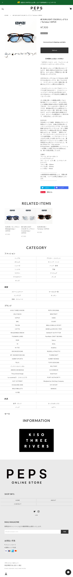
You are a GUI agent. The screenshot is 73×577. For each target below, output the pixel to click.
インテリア (17, 295)
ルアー (54, 407)
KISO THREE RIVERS (17, 310)
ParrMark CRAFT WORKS (53, 336)
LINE (36, 515)
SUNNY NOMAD (53, 358)
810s (53, 344)
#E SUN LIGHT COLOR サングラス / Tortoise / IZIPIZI (27, 15)
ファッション (10, 253)
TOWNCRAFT (53, 355)
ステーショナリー (17, 292)
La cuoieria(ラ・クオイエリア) (17, 377)
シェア (61, 187)
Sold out (54, 50)
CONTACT (17, 504)
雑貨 (6, 287)
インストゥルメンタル (17, 366)
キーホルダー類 (54, 292)
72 (17, 344)
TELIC (17, 362)
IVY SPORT (54, 385)
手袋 (53, 269)
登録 (64, 531)
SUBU (54, 318)
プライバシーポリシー (12, 563)
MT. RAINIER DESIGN (17, 355)
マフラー (17, 273)
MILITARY (53, 366)
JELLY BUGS (17, 314)
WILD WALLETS (17, 388)
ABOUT (53, 500)
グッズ (54, 277)
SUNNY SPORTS (17, 358)
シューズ (17, 265)
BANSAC (54, 388)
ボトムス (17, 262)
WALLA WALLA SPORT (53, 325)
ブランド (8, 306)
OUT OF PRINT (17, 381)
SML (17, 321)
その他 (17, 392)
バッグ (17, 407)
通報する (49, 192)
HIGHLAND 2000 (17, 385)
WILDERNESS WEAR (17, 332)
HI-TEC (17, 347)
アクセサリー (17, 277)
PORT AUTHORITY (53, 377)
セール (7, 414)
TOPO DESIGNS (53, 362)
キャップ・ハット (53, 262)
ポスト (47, 187)
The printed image (17, 373)
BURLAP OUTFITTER (54, 332)
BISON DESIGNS (17, 351)
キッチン (54, 295)
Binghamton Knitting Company (54, 381)
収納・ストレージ (17, 299)
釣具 (6, 399)
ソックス (17, 269)
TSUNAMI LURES (17, 336)
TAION (17, 325)
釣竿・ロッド (17, 403)
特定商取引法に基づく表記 (13, 565)
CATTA (17, 329)
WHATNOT (54, 314)
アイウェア (53, 273)
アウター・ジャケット (54, 258)
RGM (17, 340)
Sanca (54, 340)
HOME (6, 15)
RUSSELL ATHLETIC (53, 351)
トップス (17, 258)
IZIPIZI (17, 318)
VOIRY (53, 321)
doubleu (53, 347)
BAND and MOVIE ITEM (54, 329)
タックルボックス (53, 403)
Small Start (53, 373)
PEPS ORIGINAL (53, 310)
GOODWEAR (53, 370)
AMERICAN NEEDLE (17, 370)
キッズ (17, 280)
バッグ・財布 (54, 265)
